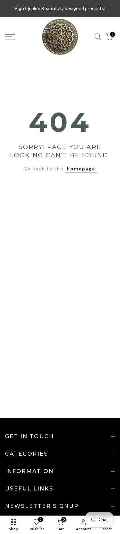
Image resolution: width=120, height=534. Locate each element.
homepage (81, 168)
